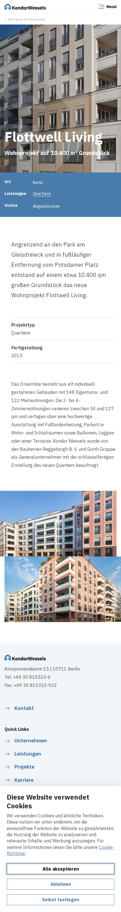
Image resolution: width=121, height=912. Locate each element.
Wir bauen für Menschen (26, 19)
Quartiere (42, 193)
